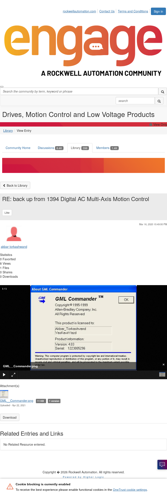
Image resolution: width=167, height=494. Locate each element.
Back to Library (16, 185)
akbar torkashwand (14, 246)
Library (8, 130)
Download (10, 417)
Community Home (18, 147)
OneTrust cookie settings (130, 489)
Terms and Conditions (133, 11)
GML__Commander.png (16, 400)
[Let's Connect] (162, 464)
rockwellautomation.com (79, 11)
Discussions (50, 147)
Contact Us (107, 11)
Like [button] (7, 212)
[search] (162, 91)
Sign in (158, 11)
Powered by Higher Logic (83, 477)
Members (106, 147)
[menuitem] (80, 10)
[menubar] (106, 10)
